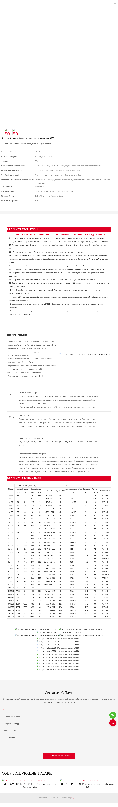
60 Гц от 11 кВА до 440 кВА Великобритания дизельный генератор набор (30, 785)
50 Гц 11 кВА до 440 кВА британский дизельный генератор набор (88, 785)
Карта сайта (75, 798)
